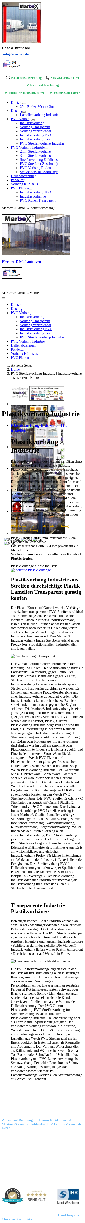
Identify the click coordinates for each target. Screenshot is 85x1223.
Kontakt (16, 102)
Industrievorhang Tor (35, 139)
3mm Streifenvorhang (35, 155)
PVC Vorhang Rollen (35, 168)
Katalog (16, 111)
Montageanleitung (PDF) (57, 1134)
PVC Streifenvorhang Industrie (42, 143)
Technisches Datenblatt (16, 1137)
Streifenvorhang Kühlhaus (39, 160)
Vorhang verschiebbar (35, 131)
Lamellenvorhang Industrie (39, 115)
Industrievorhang (32, 123)
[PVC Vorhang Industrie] (46, 148)
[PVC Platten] (30, 189)
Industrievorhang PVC (36, 135)
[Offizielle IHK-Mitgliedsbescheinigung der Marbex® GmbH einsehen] (68, 1196)
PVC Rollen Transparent (37, 200)
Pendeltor (17, 180)
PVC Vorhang (21, 119)
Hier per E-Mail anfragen (21, 261)
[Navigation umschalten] (3, 298)
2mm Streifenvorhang (35, 151)
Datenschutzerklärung (49, 1102)
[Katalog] (24, 112)
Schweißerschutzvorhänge (39, 172)
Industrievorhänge (33, 196)
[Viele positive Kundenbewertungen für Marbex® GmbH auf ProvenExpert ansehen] (26, 1196)
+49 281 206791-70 (65, 78)
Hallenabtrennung (23, 176)
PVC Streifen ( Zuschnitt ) (39, 164)
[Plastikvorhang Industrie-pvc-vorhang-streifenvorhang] (31, 570)
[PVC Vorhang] (33, 120)
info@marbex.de (16, 54)
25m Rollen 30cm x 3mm (38, 107)
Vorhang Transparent (35, 127)
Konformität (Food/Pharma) (52, 1137)
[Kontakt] (24, 103)
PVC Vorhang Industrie (28, 147)
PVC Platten (20, 188)
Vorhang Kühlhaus (24, 184)
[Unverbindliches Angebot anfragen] (12, 69)
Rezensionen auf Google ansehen (23, 1141)
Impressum (24, 1102)
